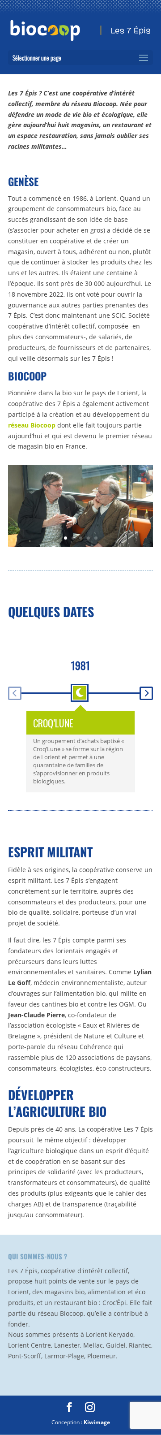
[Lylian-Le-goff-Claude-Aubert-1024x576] (80, 544)
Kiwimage (97, 1422)
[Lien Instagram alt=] (90, 1407)
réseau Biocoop (31, 425)
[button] (14, 693)
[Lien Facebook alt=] (69, 1407)
